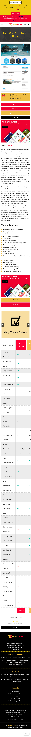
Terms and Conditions (16, 694)
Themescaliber (12, 725)
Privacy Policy (16, 691)
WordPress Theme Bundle (10, 249)
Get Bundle (15, 13)
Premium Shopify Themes (15, 719)
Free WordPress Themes (15, 717)
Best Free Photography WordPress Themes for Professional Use (16, 676)
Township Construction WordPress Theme (16, 660)
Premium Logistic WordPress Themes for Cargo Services (16, 680)
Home (6, 710)
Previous (3, 325)
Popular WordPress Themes (18, 710)
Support (10, 145)
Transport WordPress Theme (16, 662)
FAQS (16, 696)
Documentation (16, 113)
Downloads (16, 117)
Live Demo (16, 108)
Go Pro (16, 104)
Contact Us (16, 698)
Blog (24, 712)
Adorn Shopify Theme (16, 701)
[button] (2, 24)
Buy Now (5, 126)
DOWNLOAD (21, 610)
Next (28, 325)
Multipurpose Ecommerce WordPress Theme (16, 658)
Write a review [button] (15, 627)
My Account (19, 714)
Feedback (15, 300)
